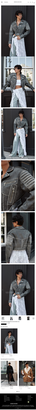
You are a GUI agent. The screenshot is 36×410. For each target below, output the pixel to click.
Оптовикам (17, 397)
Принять (18, 408)
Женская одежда (4, 4)
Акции (5, 401)
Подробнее (32, 406)
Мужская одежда (7, 398)
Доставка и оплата (19, 398)
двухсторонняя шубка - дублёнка (7, 386)
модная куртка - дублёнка (24, 386)
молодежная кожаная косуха (6, 354)
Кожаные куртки (10, 4)
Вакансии (29, 398)
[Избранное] (32, 2)
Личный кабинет (30, 397)
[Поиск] (28, 2)
